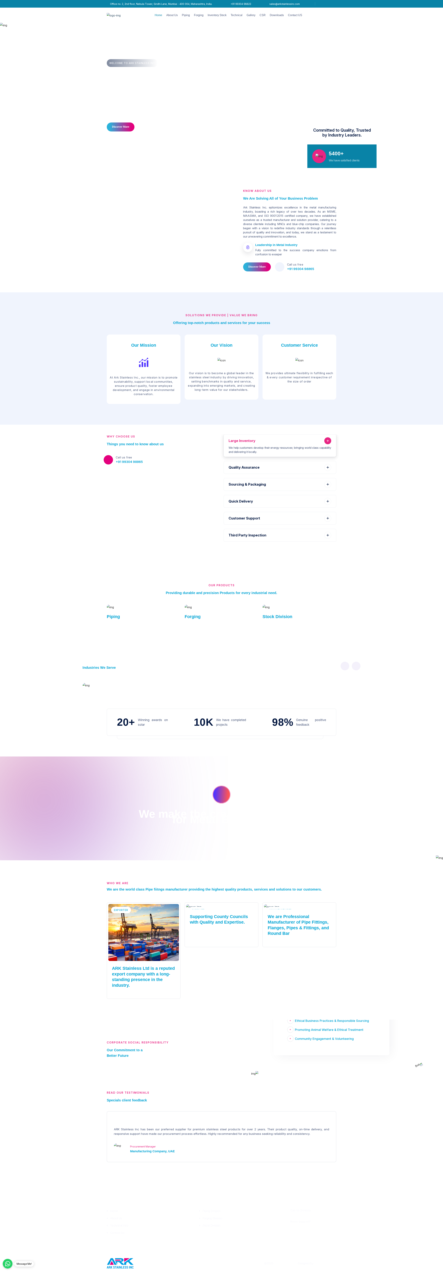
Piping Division (211, 1211)
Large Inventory (242, 441)
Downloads (277, 15)
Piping (186, 15)
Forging (199, 15)
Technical (236, 15)
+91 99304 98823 (241, 3)
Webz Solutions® (325, 1263)
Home (158, 15)
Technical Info (119, 1225)
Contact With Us (152, 126)
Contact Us (117, 1232)
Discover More (120, 126)
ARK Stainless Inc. (285, 1263)
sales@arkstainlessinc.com (284, 3)
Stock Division (277, 616)
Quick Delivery (241, 501)
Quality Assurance (244, 467)
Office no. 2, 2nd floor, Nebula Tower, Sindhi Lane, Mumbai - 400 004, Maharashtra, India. (161, 3)
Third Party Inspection (247, 535)
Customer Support (244, 518)
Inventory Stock (217, 15)
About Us (172, 15)
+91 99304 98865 (300, 269)
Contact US (295, 15)
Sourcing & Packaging (247, 484)
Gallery (251, 15)
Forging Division (212, 1218)
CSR (263, 15)
